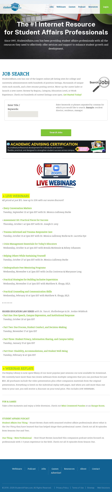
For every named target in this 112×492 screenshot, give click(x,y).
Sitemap (90, 488)
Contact (96, 468)
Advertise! (56, 472)
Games (72, 6)
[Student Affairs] (12, 7)
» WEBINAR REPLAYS (18, 368)
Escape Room (97, 405)
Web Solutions (103, 488)
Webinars (61, 6)
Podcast (82, 6)
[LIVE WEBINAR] (56, 187)
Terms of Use (78, 488)
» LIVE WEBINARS (16, 196)
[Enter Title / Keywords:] (23, 113)
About (83, 468)
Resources (93, 6)
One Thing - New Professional (17, 437)
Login (106, 6)
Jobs (52, 6)
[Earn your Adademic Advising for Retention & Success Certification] (56, 151)
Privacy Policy (62, 488)
